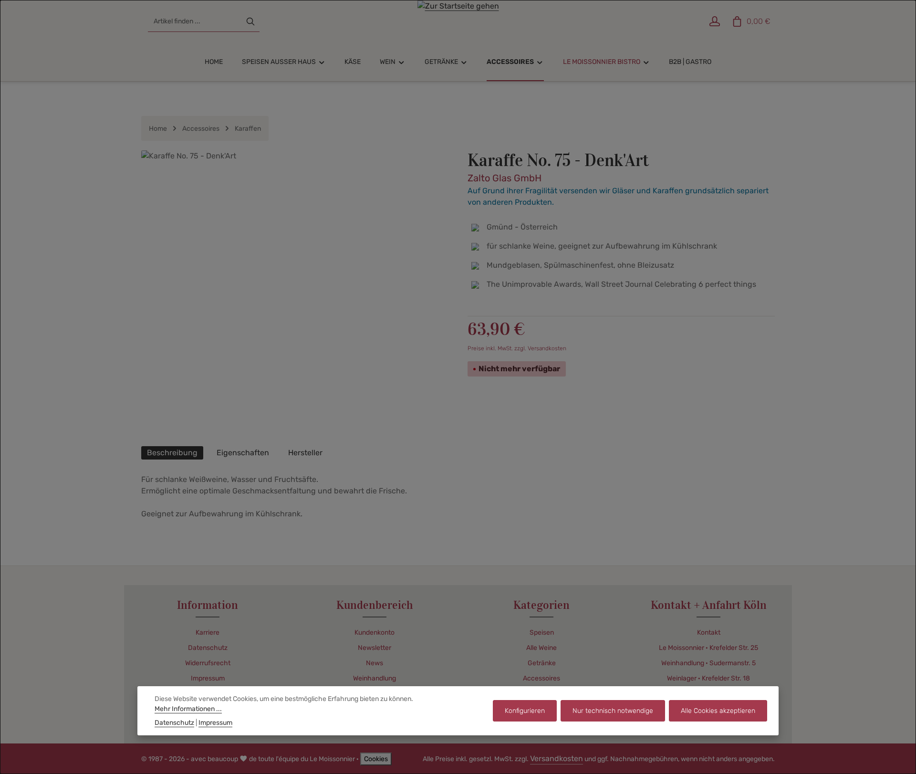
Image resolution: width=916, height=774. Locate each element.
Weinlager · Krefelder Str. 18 (708, 678)
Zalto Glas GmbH (504, 178)
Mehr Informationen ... (188, 709)
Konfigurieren (525, 711)
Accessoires (541, 678)
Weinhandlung (374, 678)
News (374, 663)
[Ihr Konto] (714, 21)
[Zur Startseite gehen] (458, 21)
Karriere (207, 632)
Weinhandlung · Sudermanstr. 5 (708, 663)
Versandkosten (556, 758)
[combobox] (195, 21)
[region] (295, 293)
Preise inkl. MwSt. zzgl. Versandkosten (517, 348)
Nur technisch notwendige (612, 711)
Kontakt (708, 632)
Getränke (542, 663)
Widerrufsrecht (207, 663)
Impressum (208, 678)
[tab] (172, 453)
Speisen (542, 632)
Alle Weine (541, 648)
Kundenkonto (374, 632)
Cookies (376, 759)
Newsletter (374, 648)
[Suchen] (250, 21)
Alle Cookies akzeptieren (718, 711)
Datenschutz (208, 648)
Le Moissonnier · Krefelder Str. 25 (708, 648)
